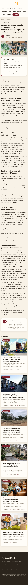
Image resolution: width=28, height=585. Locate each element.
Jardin (14, 11)
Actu (8, 8)
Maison (19, 11)
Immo (10, 11)
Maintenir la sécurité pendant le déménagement (14, 73)
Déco (11, 8)
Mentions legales (10, 569)
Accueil (3, 8)
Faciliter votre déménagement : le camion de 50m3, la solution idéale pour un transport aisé (12, 359)
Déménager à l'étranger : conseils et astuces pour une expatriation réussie (13, 533)
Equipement (4, 11)
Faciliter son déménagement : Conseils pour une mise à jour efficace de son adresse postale (11, 430)
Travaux (3, 14)
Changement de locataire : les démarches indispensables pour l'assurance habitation (11, 499)
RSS (16, 569)
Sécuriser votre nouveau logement (11, 71)
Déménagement (18, 8)
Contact (16, 14)
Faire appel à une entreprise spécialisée (13, 65)
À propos (9, 14)
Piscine (24, 11)
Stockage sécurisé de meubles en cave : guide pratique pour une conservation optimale (11, 464)
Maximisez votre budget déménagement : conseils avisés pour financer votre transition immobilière (13, 395)
